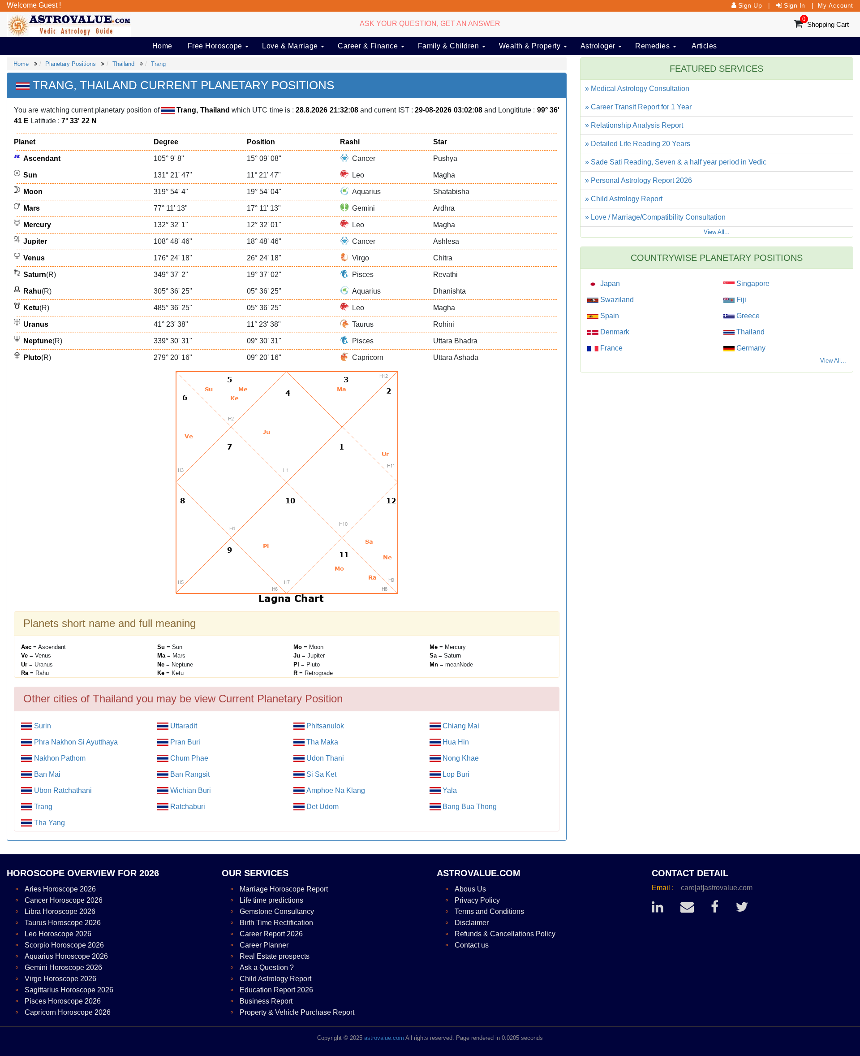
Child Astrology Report (275, 978)
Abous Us (470, 889)
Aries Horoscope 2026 (60, 889)
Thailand (123, 64)
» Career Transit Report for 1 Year (638, 107)
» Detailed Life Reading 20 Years (637, 143)
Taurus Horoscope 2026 (63, 922)
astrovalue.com (384, 1037)
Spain (608, 316)
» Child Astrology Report (623, 199)
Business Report (266, 1001)
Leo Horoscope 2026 (58, 934)
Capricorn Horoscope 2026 (68, 1012)
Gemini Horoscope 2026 (63, 967)
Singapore (752, 283)
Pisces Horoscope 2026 (63, 1001)
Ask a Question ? (267, 967)
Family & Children (449, 46)
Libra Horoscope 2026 (60, 911)
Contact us (472, 945)
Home (162, 46)
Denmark (613, 332)
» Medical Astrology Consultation (637, 88)
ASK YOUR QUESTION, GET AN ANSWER (430, 23)
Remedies (653, 46)
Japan (609, 283)
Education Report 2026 (276, 990)
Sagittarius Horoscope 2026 (69, 990)
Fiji (740, 299)
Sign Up (750, 5)
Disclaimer (472, 922)
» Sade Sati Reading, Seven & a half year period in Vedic (675, 162)
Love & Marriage (291, 46)
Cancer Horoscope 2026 (64, 900)
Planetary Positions (70, 64)
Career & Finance (369, 46)
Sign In (794, 5)
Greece (747, 316)
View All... (717, 232)
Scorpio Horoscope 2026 (64, 945)
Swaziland (616, 299)
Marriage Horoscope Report (284, 889)
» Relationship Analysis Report (634, 125)
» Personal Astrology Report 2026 (638, 180)
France (610, 348)
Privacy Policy (477, 900)
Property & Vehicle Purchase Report (297, 1012)
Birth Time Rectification (276, 922)
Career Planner (264, 945)
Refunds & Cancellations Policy (505, 934)
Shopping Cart (828, 24)
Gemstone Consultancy (277, 911)
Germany (750, 348)
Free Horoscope (216, 46)
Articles (704, 46)
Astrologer (599, 46)
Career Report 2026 (271, 934)
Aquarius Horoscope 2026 (66, 956)
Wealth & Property (531, 46)
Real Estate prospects (275, 956)
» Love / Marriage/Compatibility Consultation (655, 217)
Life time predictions (271, 900)
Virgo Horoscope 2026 (60, 978)
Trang (158, 64)
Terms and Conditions (489, 911)
